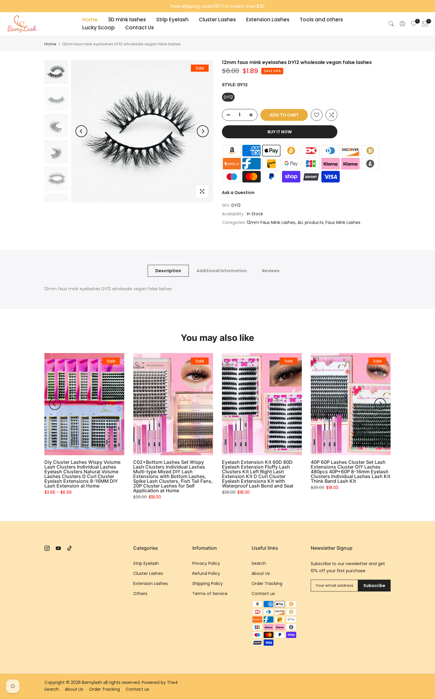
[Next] (203, 131)
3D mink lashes (127, 19)
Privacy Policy (206, 563)
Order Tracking (267, 583)
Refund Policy (206, 573)
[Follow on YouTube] (58, 548)
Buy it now (280, 132)
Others (140, 594)
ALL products (310, 222)
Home (90, 19)
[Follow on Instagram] (47, 548)
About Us (261, 573)
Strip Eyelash (172, 19)
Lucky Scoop (98, 27)
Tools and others (321, 19)
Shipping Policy (207, 583)
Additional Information (221, 270)
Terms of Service (210, 594)
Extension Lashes (267, 19)
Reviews (271, 270)
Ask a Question (238, 192)
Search (259, 563)
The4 (172, 682)
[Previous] (81, 131)
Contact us (263, 594)
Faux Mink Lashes (343, 222)
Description (168, 270)
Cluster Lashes (217, 19)
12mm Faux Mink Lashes (271, 222)
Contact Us (139, 27)
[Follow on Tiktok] (69, 548)
